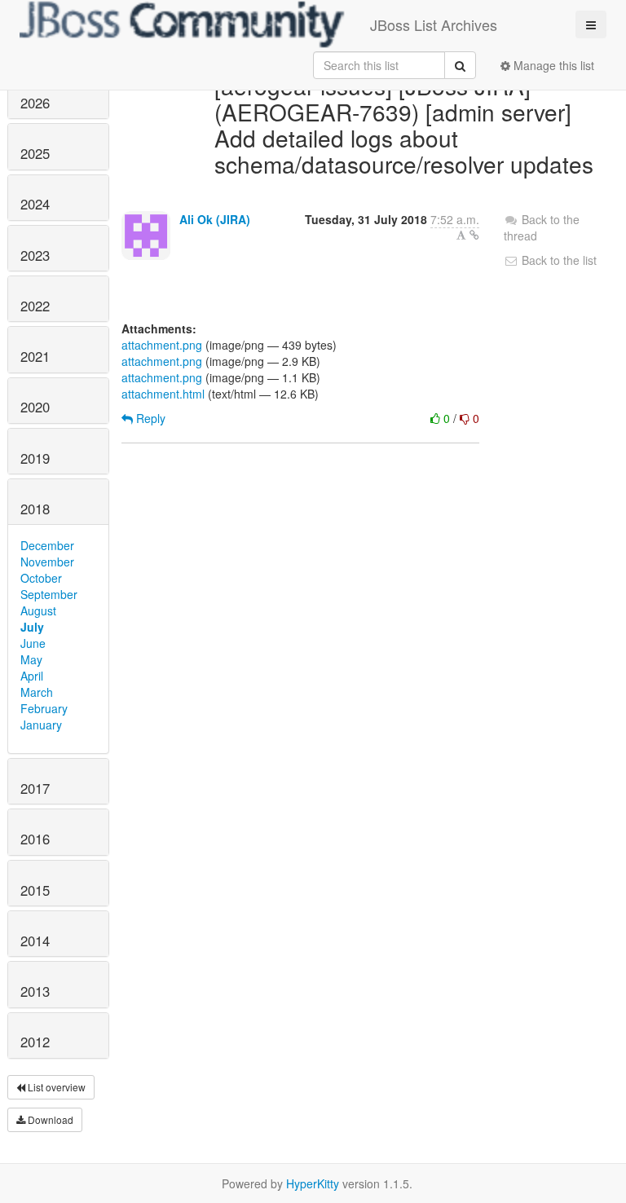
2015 (35, 890)
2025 (35, 153)
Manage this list (552, 65)
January (41, 724)
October (41, 578)
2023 (35, 255)
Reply (149, 418)
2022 (35, 305)
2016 (35, 838)
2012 (35, 1041)
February (44, 708)
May (31, 659)
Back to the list (557, 260)
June (33, 643)
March (36, 692)
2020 (35, 406)
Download (49, 1119)
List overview (55, 1087)
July (32, 627)
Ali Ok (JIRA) (214, 219)
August (38, 610)
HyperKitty (312, 1183)
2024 (35, 204)
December (47, 545)
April (31, 676)
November (47, 561)
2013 (35, 991)
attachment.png (161, 345)
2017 (35, 788)
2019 (35, 458)
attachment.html (163, 394)
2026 (35, 102)
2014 (35, 940)
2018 (35, 508)
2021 (35, 356)
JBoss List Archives (433, 24)
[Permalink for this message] (474, 234)
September (48, 594)
